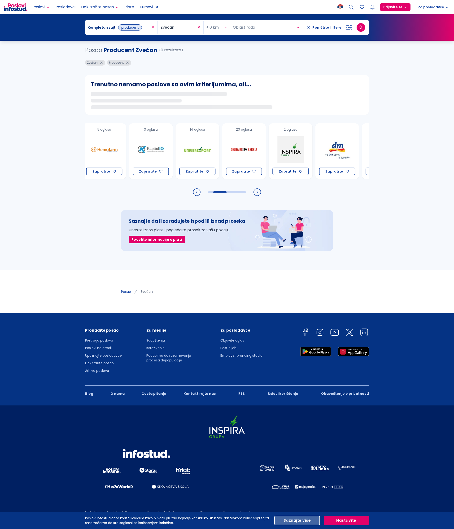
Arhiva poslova (97, 370)
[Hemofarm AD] (91, 151)
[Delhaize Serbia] (231, 151)
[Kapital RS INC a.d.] (137, 151)
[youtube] (334, 333)
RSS (241, 393)
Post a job (228, 348)
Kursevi (146, 7)
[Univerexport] (184, 151)
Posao (126, 291)
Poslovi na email (98, 348)
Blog (89, 393)
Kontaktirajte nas (199, 393)
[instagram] (320, 333)
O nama (117, 393)
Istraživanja (155, 348)
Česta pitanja (154, 393)
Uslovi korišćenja (283, 393)
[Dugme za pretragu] (361, 27)
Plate (129, 7)
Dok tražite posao (99, 363)
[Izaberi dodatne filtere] (349, 27)
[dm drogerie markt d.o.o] (324, 151)
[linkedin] (364, 333)
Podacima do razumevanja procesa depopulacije (168, 358)
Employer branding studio (241, 355)
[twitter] (349, 333)
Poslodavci (65, 7)
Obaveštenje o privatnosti (345, 393)
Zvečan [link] (146, 291)
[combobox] (119, 27)
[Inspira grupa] (277, 151)
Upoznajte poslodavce (103, 355)
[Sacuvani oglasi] (362, 7)
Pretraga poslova (99, 340)
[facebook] (305, 333)
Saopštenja (155, 340)
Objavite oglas (232, 340)
